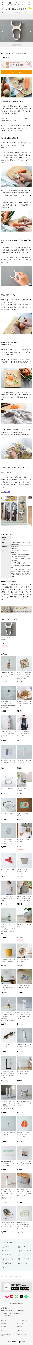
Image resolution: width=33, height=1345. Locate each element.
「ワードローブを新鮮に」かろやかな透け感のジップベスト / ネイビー (24, 733)
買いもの (10, 4)
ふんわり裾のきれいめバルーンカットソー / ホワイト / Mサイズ (8, 898)
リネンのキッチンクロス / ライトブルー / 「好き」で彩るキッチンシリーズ (8, 841)
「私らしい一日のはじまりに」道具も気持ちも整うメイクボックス (24, 703)
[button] (2, 31)
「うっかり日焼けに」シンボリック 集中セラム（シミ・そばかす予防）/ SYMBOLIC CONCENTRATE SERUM (8, 1016)
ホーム (3, 4)
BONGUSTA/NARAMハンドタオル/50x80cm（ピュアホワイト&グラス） (8, 1163)
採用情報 (19, 1331)
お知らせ (3, 1320)
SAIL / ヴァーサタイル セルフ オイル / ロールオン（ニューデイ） (8, 1134)
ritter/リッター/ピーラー (12, 50)
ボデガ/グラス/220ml (7, 788)
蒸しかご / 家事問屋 (6, 813)
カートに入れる (18, 72)
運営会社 (3, 1331)
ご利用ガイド (4, 1323)
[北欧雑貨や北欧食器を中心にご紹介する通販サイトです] (16, 8)
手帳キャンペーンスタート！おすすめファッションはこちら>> (15, 12)
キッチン (3, 50)
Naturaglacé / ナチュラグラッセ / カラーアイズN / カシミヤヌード (24, 1163)
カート (23, 4)
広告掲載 (3, 1326)
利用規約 (19, 1326)
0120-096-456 (21, 1310)
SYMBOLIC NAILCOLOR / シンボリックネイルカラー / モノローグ (8, 674)
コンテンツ (16, 4)
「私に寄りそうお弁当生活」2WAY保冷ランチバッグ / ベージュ (24, 871)
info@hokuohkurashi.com (8, 1310)
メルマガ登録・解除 (22, 1320)
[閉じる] (20, 1342)
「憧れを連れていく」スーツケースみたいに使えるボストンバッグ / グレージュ (24, 898)
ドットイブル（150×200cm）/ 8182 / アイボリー (8, 987)
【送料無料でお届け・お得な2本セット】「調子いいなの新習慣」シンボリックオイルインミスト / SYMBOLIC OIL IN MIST (8, 1104)
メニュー (29, 4)
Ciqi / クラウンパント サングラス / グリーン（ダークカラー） (8, 1046)
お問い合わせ (20, 1323)
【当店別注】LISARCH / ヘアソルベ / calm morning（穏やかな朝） (24, 1103)
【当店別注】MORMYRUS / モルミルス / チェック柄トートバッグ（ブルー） (8, 1224)
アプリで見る (15, 1341)
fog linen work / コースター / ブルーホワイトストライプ (8, 762)
